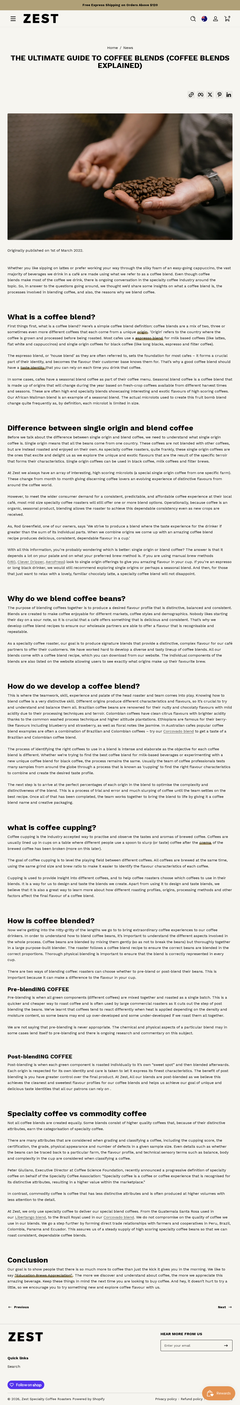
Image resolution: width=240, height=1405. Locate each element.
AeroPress (55, 562)
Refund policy (191, 1399)
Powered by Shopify (88, 1399)
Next (222, 1307)
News (128, 47)
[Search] (193, 19)
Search (14, 1366)
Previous (21, 1307)
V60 (12, 562)
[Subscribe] (225, 1345)
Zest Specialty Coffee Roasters (46, 1399)
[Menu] (13, 18)
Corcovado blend (178, 731)
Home (112, 47)
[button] (193, 18)
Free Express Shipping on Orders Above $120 (120, 5)
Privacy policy (166, 1399)
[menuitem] (43, 1366)
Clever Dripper (31, 562)
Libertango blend (30, 1217)
